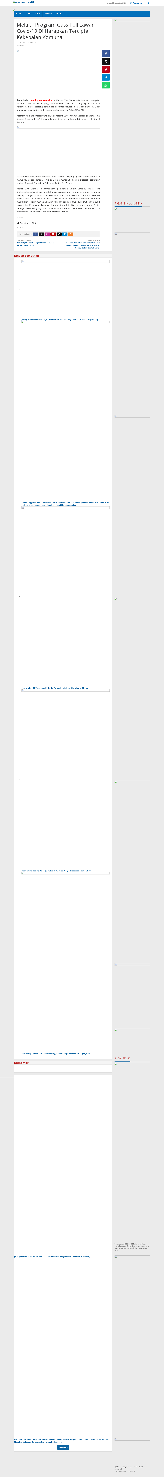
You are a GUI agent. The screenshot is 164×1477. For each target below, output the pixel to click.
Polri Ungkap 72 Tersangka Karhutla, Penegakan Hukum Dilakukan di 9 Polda (54, 688)
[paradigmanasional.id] (23, 2)
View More (63, 1447)
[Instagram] (47, 234)
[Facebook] (35, 234)
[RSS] (70, 234)
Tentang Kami (121, 1471)
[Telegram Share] (106, 77)
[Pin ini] (106, 69)
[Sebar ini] (106, 53)
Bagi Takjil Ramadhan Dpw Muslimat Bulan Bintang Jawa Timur (35, 242)
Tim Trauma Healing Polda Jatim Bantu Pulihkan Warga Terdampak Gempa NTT (56, 871)
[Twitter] (41, 234)
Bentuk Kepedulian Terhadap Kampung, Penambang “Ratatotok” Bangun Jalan (55, 1054)
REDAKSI (132, 1471)
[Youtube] (53, 234)
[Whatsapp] (106, 85)
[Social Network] (148, 3)
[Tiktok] (59, 234)
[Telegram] (64, 234)
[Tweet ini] (106, 61)
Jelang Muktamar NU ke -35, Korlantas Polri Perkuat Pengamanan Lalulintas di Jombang (59, 320)
